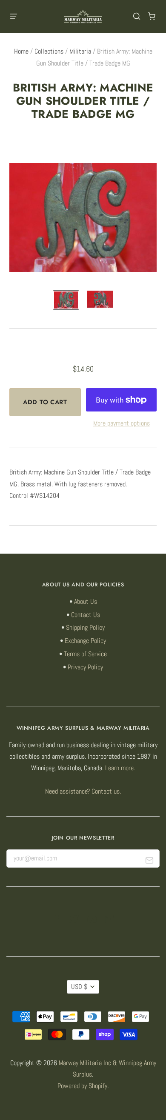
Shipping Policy (85, 627)
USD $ (79, 987)
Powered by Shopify (82, 1086)
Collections (48, 51)
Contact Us (85, 615)
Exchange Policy (85, 641)
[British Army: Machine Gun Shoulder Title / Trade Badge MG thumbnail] (66, 300)
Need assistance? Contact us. (83, 791)
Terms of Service (85, 654)
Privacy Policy (85, 667)
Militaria (80, 51)
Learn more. (120, 768)
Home (21, 51)
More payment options (121, 423)
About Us (85, 601)
